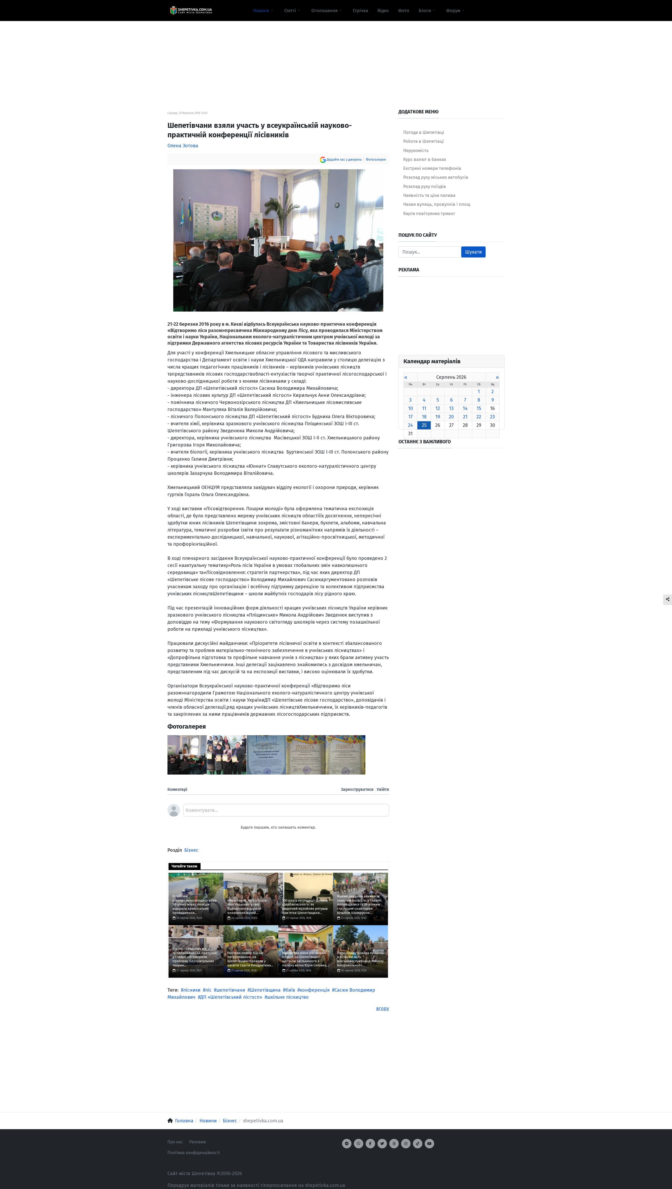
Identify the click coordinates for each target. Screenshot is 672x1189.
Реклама (197, 1141)
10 (410, 408)
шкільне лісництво (288, 997)
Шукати (473, 252)
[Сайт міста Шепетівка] (190, 10)
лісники (192, 990)
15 (479, 408)
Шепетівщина (265, 990)
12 (437, 408)
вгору (382, 1008)
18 (424, 417)
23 (492, 417)
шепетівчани (230, 990)
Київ (290, 990)
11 (424, 408)
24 (410, 425)
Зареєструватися (357, 789)
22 (478, 417)
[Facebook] (370, 1143)
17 (410, 417)
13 (451, 408)
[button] (264, 10)
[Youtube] (429, 1143)
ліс (208, 990)
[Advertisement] (336, 58)
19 (437, 417)
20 (451, 417)
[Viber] (358, 1143)
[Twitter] (382, 1143)
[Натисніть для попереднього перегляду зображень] (278, 240)
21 (465, 417)
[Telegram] (346, 1143)
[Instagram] (406, 1143)
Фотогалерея (376, 159)
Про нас (175, 1141)
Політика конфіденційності (193, 1152)
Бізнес (191, 850)
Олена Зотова (182, 146)
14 (465, 408)
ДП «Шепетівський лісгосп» (231, 997)
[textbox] (286, 812)
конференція (315, 990)
